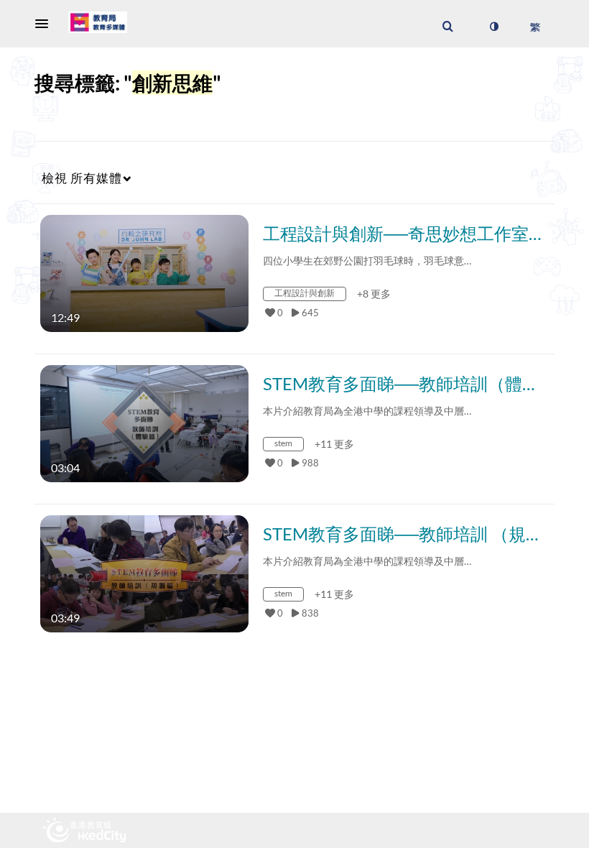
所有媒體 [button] (82, 177)
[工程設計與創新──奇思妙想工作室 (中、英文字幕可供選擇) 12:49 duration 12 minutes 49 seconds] (144, 272)
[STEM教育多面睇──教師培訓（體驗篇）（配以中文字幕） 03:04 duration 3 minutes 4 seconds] (144, 422)
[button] (45, 24)
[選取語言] (535, 27)
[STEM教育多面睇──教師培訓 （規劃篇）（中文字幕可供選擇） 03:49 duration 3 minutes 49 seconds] (144, 572)
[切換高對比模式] (493, 27)
